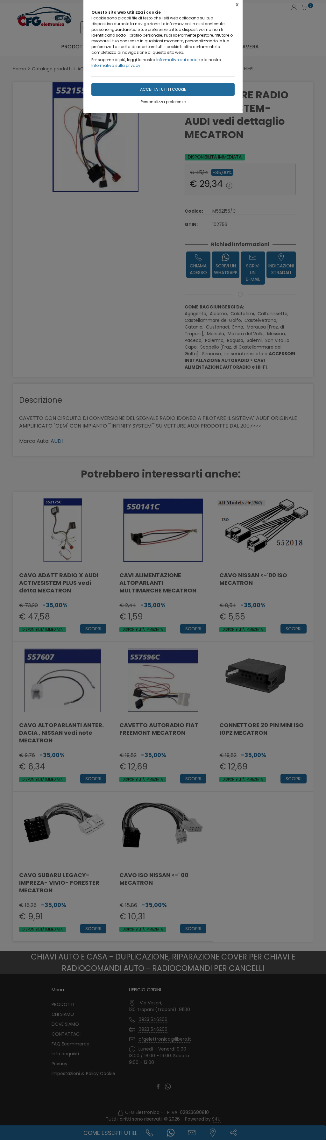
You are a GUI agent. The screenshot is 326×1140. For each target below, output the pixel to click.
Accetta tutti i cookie (163, 89)
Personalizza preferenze (163, 101)
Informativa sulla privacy (115, 65)
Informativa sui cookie (178, 59)
